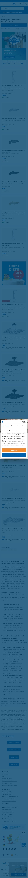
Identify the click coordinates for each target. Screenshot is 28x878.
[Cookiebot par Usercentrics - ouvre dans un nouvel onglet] (20, 422)
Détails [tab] (13, 425)
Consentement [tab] (5, 425)
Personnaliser (13, 455)
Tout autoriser (14, 450)
